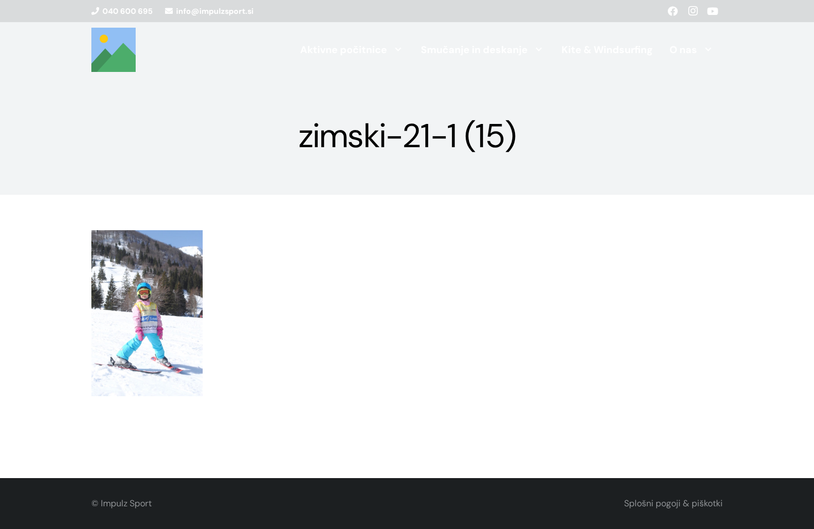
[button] (398, 50)
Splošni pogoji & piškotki (673, 503)
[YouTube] (713, 11)
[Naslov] (113, 50)
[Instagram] (693, 11)
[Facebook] (673, 11)
